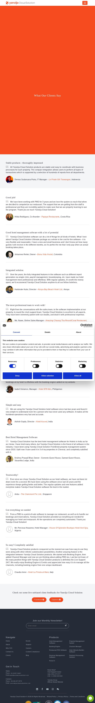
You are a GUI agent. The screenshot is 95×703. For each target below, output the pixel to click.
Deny (17, 376)
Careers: (9, 679)
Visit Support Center (54, 672)
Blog (27, 655)
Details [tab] (47, 332)
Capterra (55, 600)
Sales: (8, 671)
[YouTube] (48, 689)
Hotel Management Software (55, 642)
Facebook (38, 600)
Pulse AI (52, 661)
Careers (28, 648)
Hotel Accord (41, 422)
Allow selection (47, 376)
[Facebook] (42, 689)
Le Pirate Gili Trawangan (60, 180)
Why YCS (9, 648)
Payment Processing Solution (76, 656)
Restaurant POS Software (58, 650)
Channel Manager (75, 646)
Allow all (77, 376)
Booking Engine (54, 646)
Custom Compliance (33, 652)
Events (28, 641)
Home (8, 641)
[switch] (36, 366)
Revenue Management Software (57, 656)
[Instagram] (53, 689)
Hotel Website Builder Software (76, 651)
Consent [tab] (16, 332)
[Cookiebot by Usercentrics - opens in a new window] (82, 325)
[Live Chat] (58, 689)
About (8, 644)
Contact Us (9, 652)
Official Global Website (55, 682)
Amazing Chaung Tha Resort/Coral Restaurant (66, 320)
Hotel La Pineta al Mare (38, 572)
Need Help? (52, 670)
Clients (8, 655)
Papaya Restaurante (50, 217)
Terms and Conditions (77, 696)
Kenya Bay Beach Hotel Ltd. (50, 289)
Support (28, 644)
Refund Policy (51, 696)
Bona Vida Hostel (45, 254)
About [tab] (78, 332)
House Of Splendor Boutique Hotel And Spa (68, 528)
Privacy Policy (63, 696)
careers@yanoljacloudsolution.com (20, 683)
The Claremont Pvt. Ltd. (31, 494)
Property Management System (76, 642)
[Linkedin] (37, 689)
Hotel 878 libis (45, 389)
